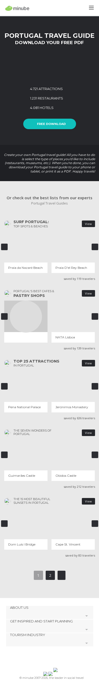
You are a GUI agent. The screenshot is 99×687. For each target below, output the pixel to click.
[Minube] (17, 8)
